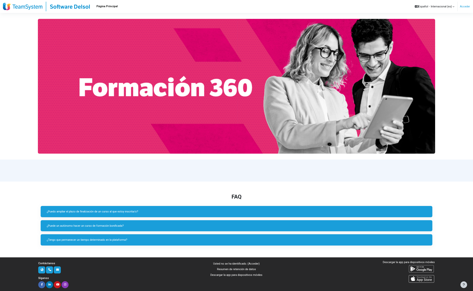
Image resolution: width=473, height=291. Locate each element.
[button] (434, 6)
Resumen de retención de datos (236, 269)
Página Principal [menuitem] (107, 6)
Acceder (465, 6)
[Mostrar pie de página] (463, 284)
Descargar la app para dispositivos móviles (236, 275)
